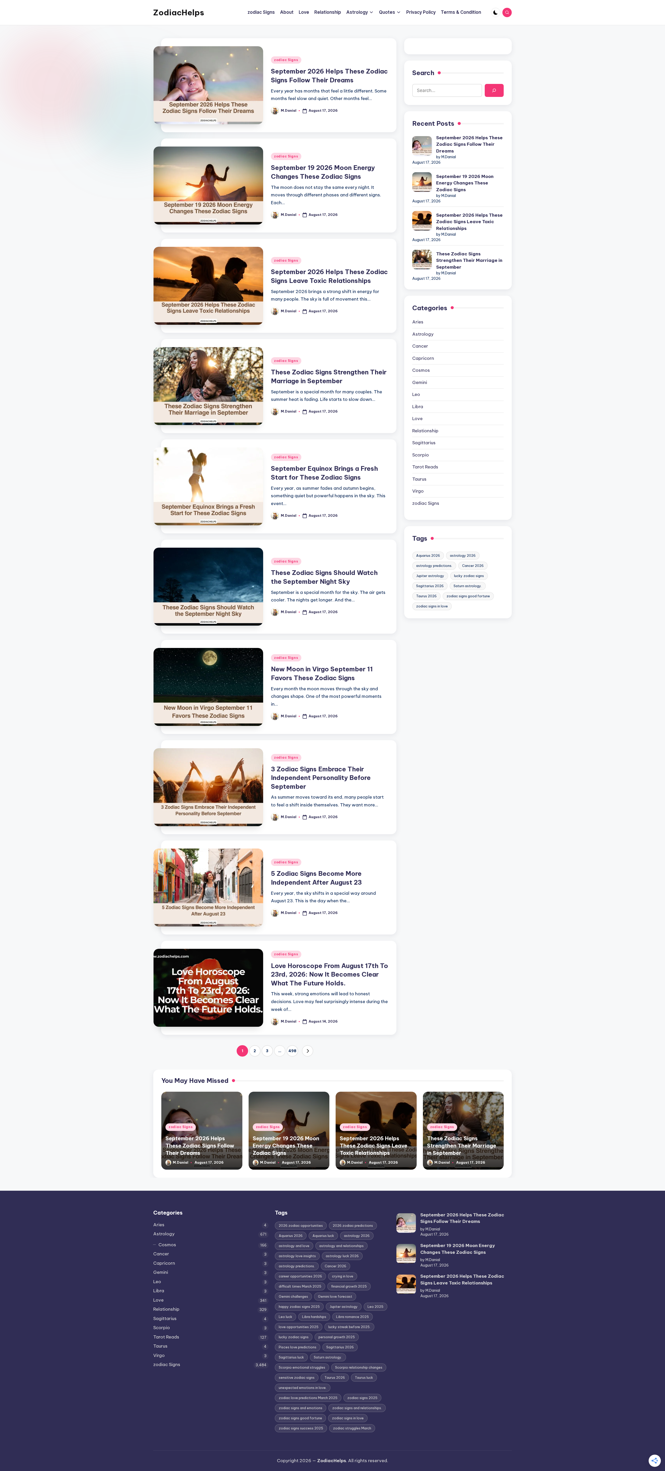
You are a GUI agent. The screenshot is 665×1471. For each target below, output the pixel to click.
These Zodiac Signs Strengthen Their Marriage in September (469, 260)
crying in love (342, 1276)
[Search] (494, 90)
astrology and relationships (341, 1246)
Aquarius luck (323, 1236)
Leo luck (285, 1317)
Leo (416, 394)
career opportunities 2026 (300, 1276)
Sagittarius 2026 (430, 586)
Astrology (423, 334)
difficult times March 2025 (300, 1286)
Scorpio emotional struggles (302, 1367)
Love (417, 418)
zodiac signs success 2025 (301, 1428)
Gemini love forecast (335, 1296)
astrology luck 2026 (342, 1256)
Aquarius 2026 (428, 555)
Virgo (418, 491)
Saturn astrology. (468, 586)
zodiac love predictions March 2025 (308, 1398)
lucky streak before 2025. (349, 1327)
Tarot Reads (425, 467)
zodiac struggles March (352, 1428)
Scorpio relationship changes (358, 1367)
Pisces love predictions (297, 1347)
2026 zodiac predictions (353, 1225)
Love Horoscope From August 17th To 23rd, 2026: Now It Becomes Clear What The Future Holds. (329, 974)
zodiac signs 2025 (362, 1398)
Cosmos (421, 370)
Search (423, 73)
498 (292, 1051)
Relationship (425, 431)
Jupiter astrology (430, 576)
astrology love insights (297, 1256)
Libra (417, 406)
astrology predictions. (434, 566)
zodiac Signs (286, 60)
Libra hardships (314, 1317)
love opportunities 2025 (298, 1327)
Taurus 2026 (426, 596)
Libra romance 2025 (352, 1317)
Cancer (420, 346)
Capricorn (423, 358)
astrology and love (294, 1246)
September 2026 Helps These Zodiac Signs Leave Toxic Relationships (469, 221)
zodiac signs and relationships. (357, 1408)
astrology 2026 (463, 555)
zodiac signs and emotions (300, 1408)
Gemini (419, 382)
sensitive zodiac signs (297, 1377)
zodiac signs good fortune (468, 596)
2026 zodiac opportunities (301, 1225)
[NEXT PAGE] (307, 1051)
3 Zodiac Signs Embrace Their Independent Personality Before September (321, 777)
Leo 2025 (375, 1306)
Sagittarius (424, 443)
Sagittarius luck (291, 1357)
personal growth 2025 (336, 1337)
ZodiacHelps (178, 12)
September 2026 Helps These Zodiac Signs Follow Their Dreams (469, 144)
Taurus (419, 479)
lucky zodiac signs (469, 576)
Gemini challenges (293, 1296)
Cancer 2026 (473, 566)
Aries (417, 322)
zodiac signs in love (432, 606)
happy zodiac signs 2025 (299, 1306)
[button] (307, 1051)
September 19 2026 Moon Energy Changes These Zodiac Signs (465, 183)
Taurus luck (364, 1377)
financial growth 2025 (349, 1286)
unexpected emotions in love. (303, 1388)
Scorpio (420, 455)
